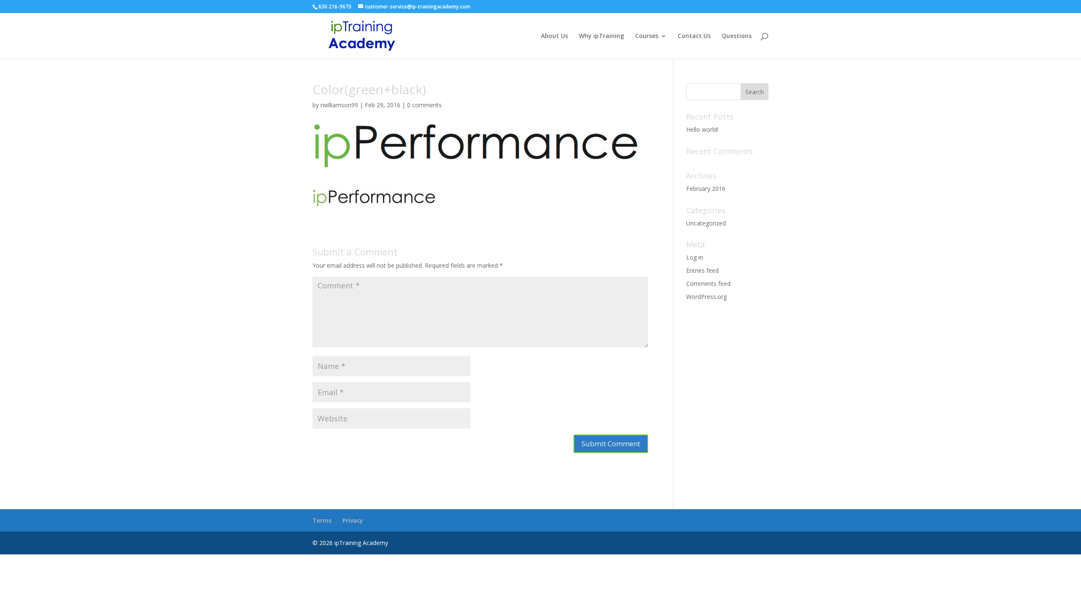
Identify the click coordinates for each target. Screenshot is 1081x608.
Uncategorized (706, 223)
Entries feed (702, 270)
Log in (694, 257)
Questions (737, 36)
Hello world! (702, 129)
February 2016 (705, 189)
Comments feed (708, 284)
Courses (646, 36)
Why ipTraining (601, 36)
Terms (321, 520)
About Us (554, 36)
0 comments (424, 105)
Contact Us (694, 36)
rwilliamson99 (339, 105)
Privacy (352, 520)
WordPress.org (706, 297)
